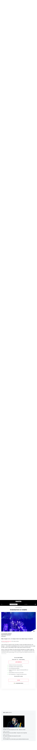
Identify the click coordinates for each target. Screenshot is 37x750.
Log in (18, 680)
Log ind (25, 604)
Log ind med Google (19, 683)
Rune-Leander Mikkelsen (6, 641)
